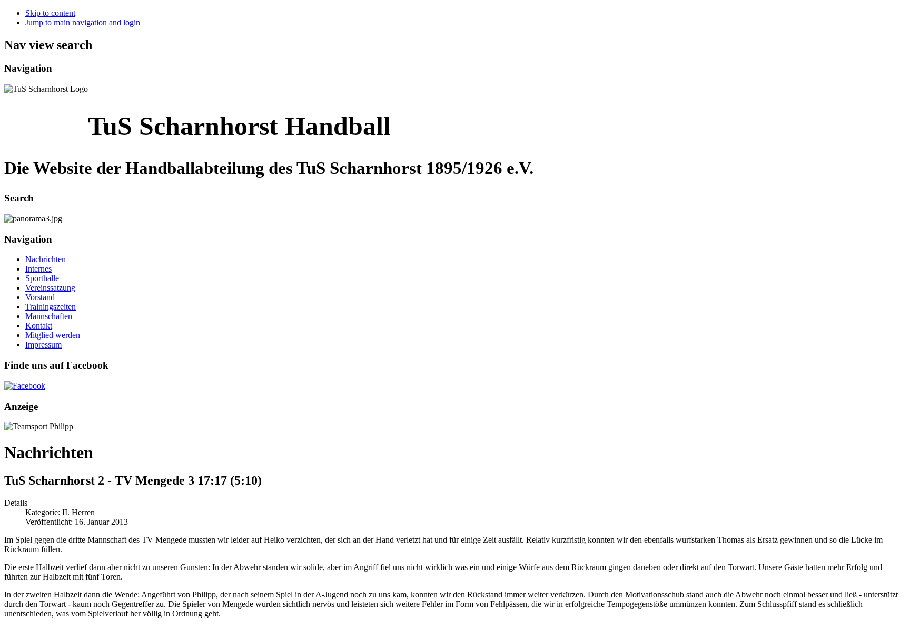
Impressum (43, 344)
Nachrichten (45, 259)
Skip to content (50, 12)
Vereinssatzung (50, 287)
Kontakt (38, 325)
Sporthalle (42, 278)
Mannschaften (48, 316)
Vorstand (40, 297)
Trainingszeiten (50, 306)
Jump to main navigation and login (82, 22)
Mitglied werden (52, 335)
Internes (38, 268)
